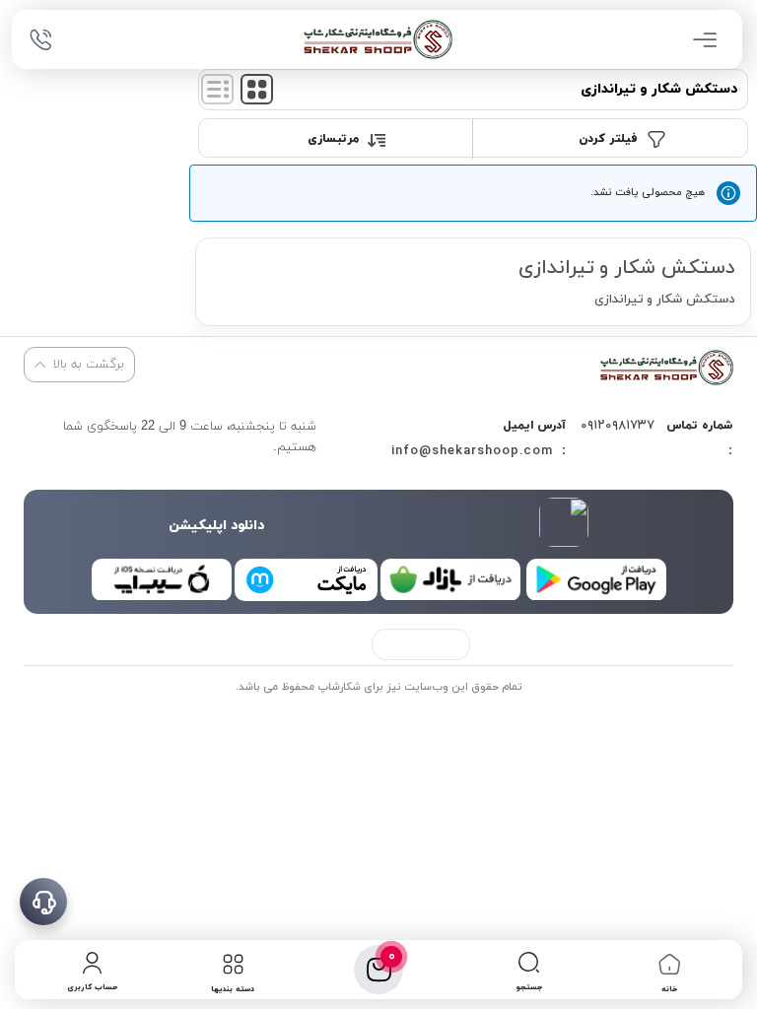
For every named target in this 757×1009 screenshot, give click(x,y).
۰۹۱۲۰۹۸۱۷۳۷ (617, 426)
